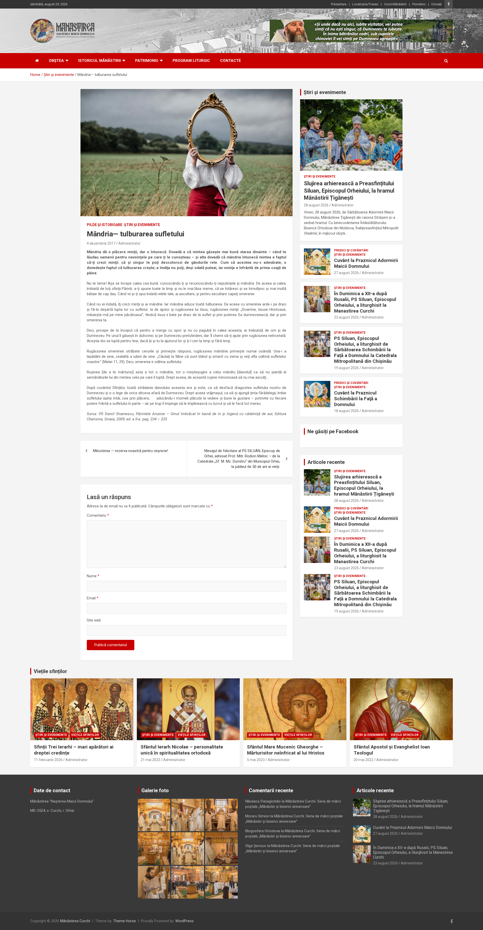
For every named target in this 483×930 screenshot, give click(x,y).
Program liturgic (191, 60)
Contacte (230, 60)
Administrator (129, 243)
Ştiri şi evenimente (142, 225)
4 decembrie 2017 (101, 243)
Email (92, 598)
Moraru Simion (257, 816)
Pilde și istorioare (104, 225)
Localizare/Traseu (365, 4)
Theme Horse (124, 921)
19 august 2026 (346, 368)
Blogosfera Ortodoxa (262, 831)
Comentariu (98, 515)
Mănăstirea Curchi (75, 921)
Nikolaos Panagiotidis (263, 801)
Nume (93, 576)
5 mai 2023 (256, 760)
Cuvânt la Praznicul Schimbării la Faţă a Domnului (355, 398)
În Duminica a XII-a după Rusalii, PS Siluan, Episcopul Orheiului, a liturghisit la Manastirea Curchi (365, 302)
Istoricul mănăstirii (99, 60)
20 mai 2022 (363, 760)
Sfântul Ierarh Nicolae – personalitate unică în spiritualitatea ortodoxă (182, 750)
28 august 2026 (316, 205)
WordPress (184, 921)
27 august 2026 (346, 273)
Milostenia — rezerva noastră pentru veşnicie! (130, 451)
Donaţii (436, 4)
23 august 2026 (346, 317)
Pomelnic (419, 4)
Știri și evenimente (325, 92)
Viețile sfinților (50, 671)
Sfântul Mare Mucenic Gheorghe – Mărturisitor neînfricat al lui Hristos (285, 750)
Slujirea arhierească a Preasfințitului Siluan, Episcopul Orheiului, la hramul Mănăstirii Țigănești (349, 190)
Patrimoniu (146, 60)
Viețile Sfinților (85, 735)
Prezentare (338, 4)
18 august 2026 (346, 411)
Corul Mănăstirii (395, 4)
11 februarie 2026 (48, 760)
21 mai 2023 (150, 760)
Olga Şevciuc (255, 846)
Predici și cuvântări (351, 250)
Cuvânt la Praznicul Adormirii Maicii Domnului (366, 263)
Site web (94, 620)
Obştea (56, 60)
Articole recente (326, 462)
